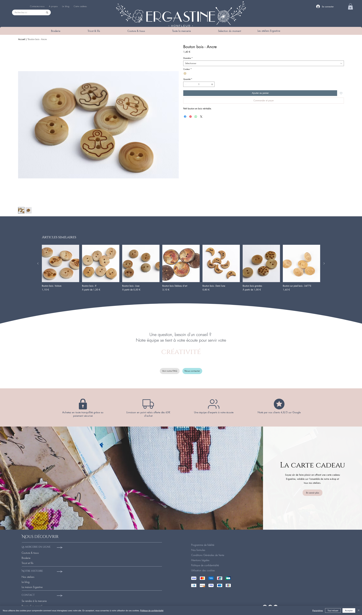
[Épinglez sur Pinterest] (190, 116)
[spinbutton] (199, 84)
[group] (181, 270)
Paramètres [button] (317, 610)
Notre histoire (32, 571)
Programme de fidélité (202, 545)
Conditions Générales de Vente (207, 555)
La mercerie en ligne (36, 547)
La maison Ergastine (32, 587)
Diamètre (188, 58)
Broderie (26, 558)
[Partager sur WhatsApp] (196, 116)
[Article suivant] (324, 263)
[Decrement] (185, 84)
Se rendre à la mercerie (34, 601)
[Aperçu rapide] (60, 263)
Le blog (25, 582)
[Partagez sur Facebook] (185, 116)
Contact (28, 595)
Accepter (349, 610)
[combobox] (263, 63)
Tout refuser (332, 610)
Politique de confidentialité (205, 565)
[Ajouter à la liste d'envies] (341, 93)
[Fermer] (358, 610)
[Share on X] (201, 116)
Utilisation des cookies (203, 570)
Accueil (21, 39)
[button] (55, 30)
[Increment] (212, 84)
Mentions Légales (200, 560)
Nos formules (198, 550)
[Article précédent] (38, 263)
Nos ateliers (28, 576)
